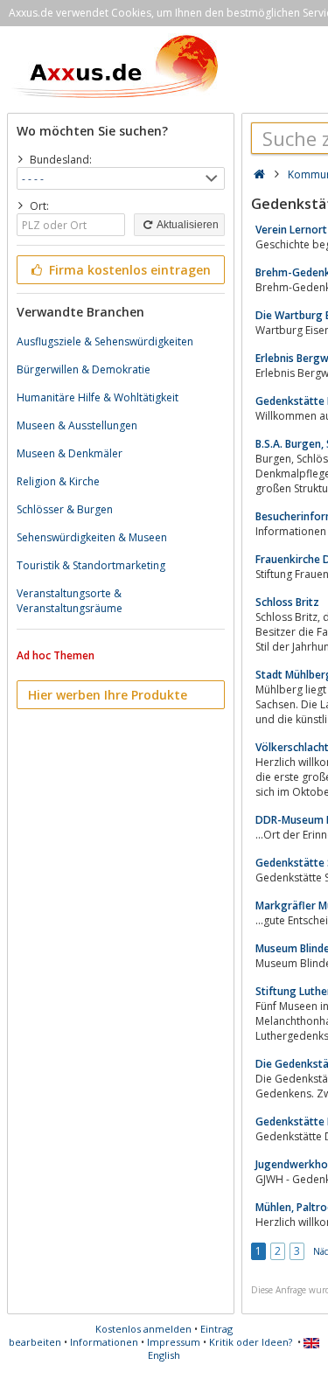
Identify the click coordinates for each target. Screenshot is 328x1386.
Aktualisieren (187, 225)
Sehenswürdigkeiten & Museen (92, 537)
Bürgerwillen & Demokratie (83, 369)
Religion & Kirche (58, 481)
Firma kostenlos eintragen (128, 269)
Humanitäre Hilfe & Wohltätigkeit (97, 397)
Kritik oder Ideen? (250, 1341)
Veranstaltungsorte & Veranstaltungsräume (69, 601)
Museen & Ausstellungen (77, 425)
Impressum (173, 1341)
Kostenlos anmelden (143, 1328)
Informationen (104, 1341)
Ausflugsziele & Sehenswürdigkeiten (105, 341)
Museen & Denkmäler (69, 453)
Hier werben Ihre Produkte (107, 694)
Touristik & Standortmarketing (91, 565)
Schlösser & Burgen (65, 509)
